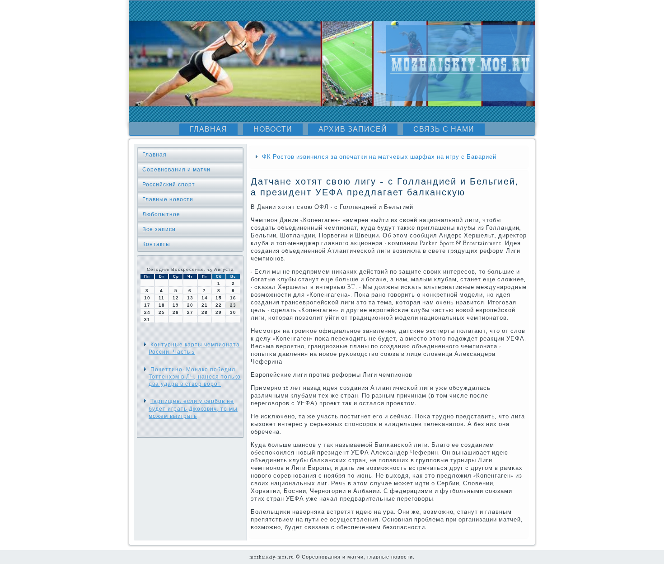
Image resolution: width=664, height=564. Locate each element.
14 (204, 297)
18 (162, 305)
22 (218, 305)
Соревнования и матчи (176, 169)
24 (147, 312)
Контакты (156, 244)
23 (233, 305)
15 (218, 297)
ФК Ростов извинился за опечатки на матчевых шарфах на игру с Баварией (379, 157)
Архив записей (352, 129)
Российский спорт (168, 184)
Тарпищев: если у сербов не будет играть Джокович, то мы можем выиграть (193, 409)
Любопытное (161, 214)
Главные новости (167, 199)
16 (233, 297)
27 (190, 312)
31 (147, 319)
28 (204, 312)
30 (233, 312)
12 (176, 297)
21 (204, 305)
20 (190, 305)
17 (147, 305)
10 (147, 297)
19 (176, 305)
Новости (272, 129)
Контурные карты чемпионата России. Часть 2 (194, 348)
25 (162, 312)
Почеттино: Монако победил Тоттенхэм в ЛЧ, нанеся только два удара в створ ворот (195, 377)
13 (190, 297)
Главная (208, 129)
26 (176, 312)
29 (218, 312)
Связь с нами (443, 129)
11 (161, 297)
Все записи (159, 229)
